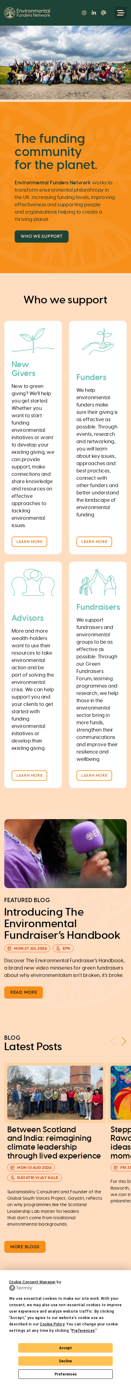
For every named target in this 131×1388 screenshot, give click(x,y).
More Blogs (25, 1246)
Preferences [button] (83, 1330)
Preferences (66, 1374)
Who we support (41, 236)
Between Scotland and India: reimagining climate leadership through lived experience (54, 1143)
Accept (65, 1348)
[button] (124, 1041)
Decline (65, 1361)
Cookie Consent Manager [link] (32, 1282)
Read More (23, 992)
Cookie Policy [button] (52, 1324)
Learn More (29, 541)
